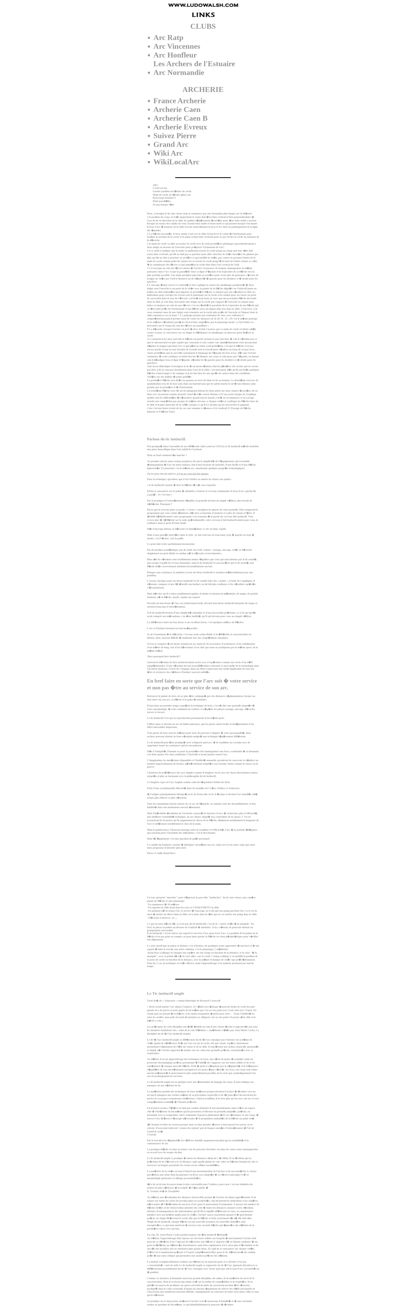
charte (220, 1026)
